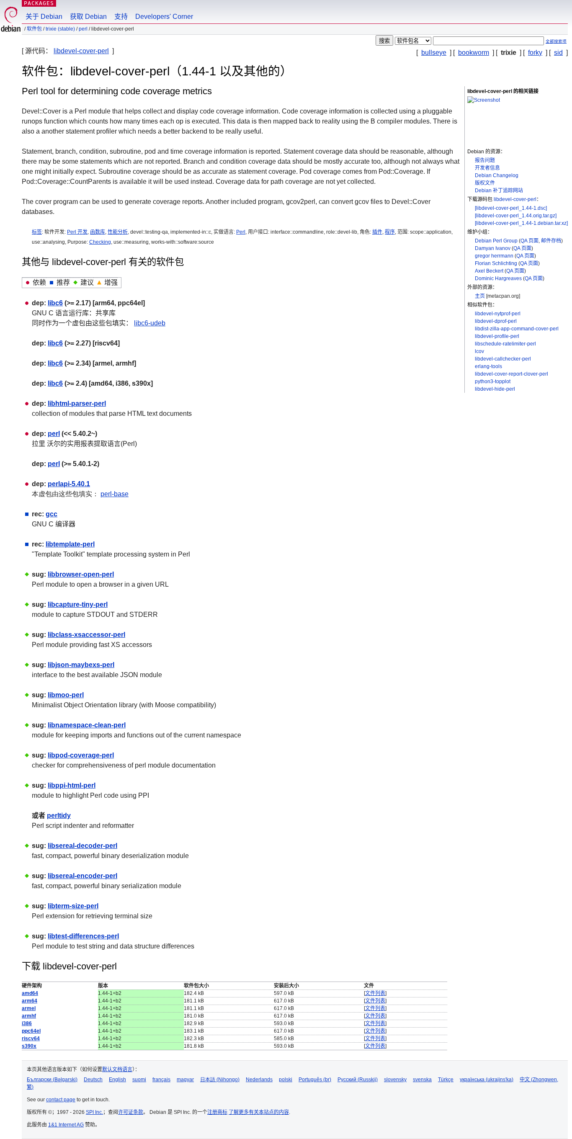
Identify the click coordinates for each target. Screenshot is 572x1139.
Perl (240, 232)
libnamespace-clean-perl (87, 725)
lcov (479, 351)
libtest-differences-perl (83, 936)
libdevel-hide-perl (495, 389)
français (161, 1079)
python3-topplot (492, 381)
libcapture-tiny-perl (78, 604)
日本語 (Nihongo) (220, 1079)
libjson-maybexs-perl (81, 664)
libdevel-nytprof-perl (497, 314)
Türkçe (445, 1079)
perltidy (59, 815)
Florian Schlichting (496, 263)
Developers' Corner (164, 16)
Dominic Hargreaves (498, 278)
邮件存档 (551, 241)
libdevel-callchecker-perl (503, 359)
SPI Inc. (94, 1112)
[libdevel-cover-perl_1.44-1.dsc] (511, 208)
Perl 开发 (77, 232)
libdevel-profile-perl (497, 336)
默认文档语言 (117, 1069)
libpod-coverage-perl (81, 755)
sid (558, 52)
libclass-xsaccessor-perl (86, 634)
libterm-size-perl (73, 906)
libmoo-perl (66, 694)
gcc (51, 514)
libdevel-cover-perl (81, 50)
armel (29, 1008)
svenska (422, 1079)
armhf (29, 1016)
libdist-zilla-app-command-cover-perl (517, 329)
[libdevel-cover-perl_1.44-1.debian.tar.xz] (521, 223)
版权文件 (485, 183)
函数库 (97, 232)
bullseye (433, 52)
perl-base (114, 493)
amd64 (30, 993)
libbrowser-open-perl (81, 574)
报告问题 (485, 160)
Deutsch (93, 1079)
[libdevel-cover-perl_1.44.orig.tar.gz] (516, 216)
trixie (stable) (60, 29)
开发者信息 (487, 168)
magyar (185, 1079)
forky (535, 52)
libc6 (55, 303)
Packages (39, 3)
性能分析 (118, 232)
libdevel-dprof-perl (496, 321)
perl (83, 29)
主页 (480, 296)
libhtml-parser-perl (77, 403)
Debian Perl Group (496, 241)
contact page (60, 1100)
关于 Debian (44, 16)
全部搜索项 (556, 41)
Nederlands (259, 1079)
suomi (139, 1079)
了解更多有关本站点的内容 (259, 1112)
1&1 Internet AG (66, 1125)
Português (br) (315, 1079)
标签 (37, 232)
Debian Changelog (496, 175)
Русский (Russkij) (358, 1079)
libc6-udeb (149, 323)
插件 (377, 232)
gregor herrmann (494, 256)
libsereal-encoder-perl (82, 875)
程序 (390, 232)
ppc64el (31, 1031)
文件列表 (375, 993)
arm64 (29, 1001)
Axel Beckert (489, 271)
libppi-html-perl (71, 785)
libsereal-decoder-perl (82, 845)
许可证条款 (130, 1112)
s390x (29, 1046)
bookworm (473, 52)
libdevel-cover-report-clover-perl (511, 374)
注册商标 (217, 1112)
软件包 (34, 29)
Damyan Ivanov (492, 248)
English (117, 1079)
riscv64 (31, 1038)
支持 (121, 16)
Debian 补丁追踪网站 (499, 190)
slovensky (395, 1079)
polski (285, 1079)
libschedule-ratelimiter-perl (505, 344)
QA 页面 (529, 241)
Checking (100, 242)
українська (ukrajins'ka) (486, 1079)
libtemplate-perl (70, 544)
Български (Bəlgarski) (52, 1079)
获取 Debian (88, 16)
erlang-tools (488, 366)
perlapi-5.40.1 (69, 483)
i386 (27, 1023)
